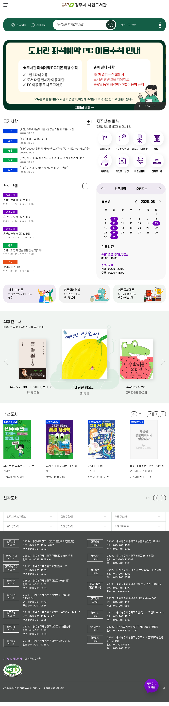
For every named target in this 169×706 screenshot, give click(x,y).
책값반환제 (139, 171)
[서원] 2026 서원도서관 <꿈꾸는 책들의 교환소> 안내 (48, 129)
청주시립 (120, 189)
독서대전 (105, 171)
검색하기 (110, 24)
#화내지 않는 (128, 25)
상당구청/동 (67, 516)
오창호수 (141, 189)
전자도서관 (157, 171)
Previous (159, 22)
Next (159, 27)
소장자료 (21, 25)
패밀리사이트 (122, 526)
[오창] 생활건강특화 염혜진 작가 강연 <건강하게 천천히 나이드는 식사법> (55, 158)
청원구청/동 (67, 526)
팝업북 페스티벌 (11, 267)
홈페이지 (41, 25)
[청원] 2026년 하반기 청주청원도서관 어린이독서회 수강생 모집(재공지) (55, 148)
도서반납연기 (122, 149)
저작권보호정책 (33, 658)
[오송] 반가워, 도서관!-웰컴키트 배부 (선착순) (44, 167)
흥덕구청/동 (13, 526)
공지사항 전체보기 (88, 122)
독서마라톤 (105, 149)
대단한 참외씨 (84, 387)
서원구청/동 (121, 516)
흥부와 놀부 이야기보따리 (16, 200)
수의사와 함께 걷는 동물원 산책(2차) (22, 250)
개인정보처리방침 (12, 658)
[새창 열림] (12, 676)
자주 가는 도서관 (152, 685)
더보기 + (163, 414)
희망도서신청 (122, 171)
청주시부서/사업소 (16, 516)
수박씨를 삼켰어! (136, 387)
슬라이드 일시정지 (159, 24)
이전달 (137, 202)
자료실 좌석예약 (140, 149)
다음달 (158, 202)
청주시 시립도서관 (84, 5)
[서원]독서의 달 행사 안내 (33, 139)
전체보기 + (85, 186)
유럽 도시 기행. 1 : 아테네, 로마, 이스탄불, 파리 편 (32, 387)
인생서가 (157, 149)
